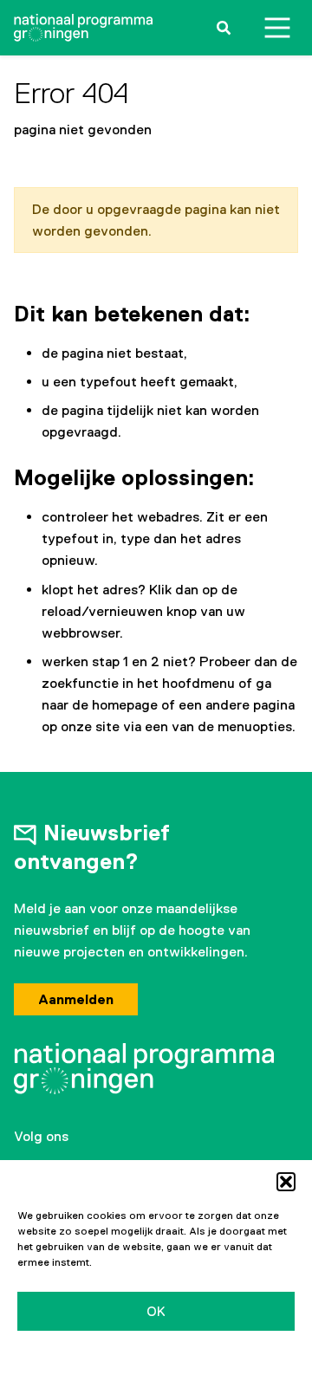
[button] (286, 1181)
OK (156, 1311)
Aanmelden (76, 999)
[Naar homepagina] (83, 27)
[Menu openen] (277, 28)
